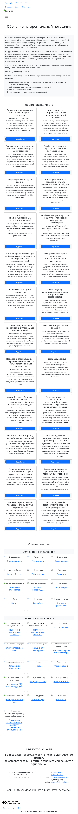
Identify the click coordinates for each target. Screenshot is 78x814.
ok (26, 3)
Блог (16, 7)
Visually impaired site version (11, 802)
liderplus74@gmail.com (60, 782)
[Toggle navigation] (6, 17)
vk (21, 3)
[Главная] (37, 11)
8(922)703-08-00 (57, 772)
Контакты (25, 7)
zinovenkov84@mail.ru (59, 777)
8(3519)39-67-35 (57, 775)
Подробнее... (20, 139)
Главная (8, 7)
